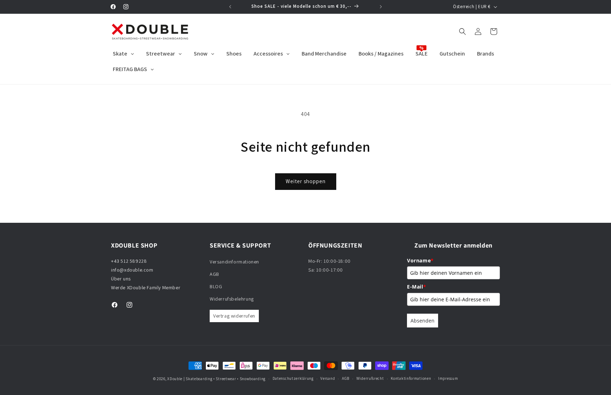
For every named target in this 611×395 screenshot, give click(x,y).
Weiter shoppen (306, 181)
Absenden (423, 320)
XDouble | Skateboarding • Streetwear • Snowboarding (216, 378)
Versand (327, 378)
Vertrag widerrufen (234, 316)
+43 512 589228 (129, 261)
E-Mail (416, 286)
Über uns (121, 278)
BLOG (216, 286)
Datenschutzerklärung (293, 378)
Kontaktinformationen (411, 378)
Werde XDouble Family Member (145, 287)
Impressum (448, 378)
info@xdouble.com (133, 270)
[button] (462, 31)
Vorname (420, 260)
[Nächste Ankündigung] (381, 6)
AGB (214, 274)
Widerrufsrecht (370, 378)
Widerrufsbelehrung (232, 299)
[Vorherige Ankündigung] (230, 6)
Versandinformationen (234, 262)
